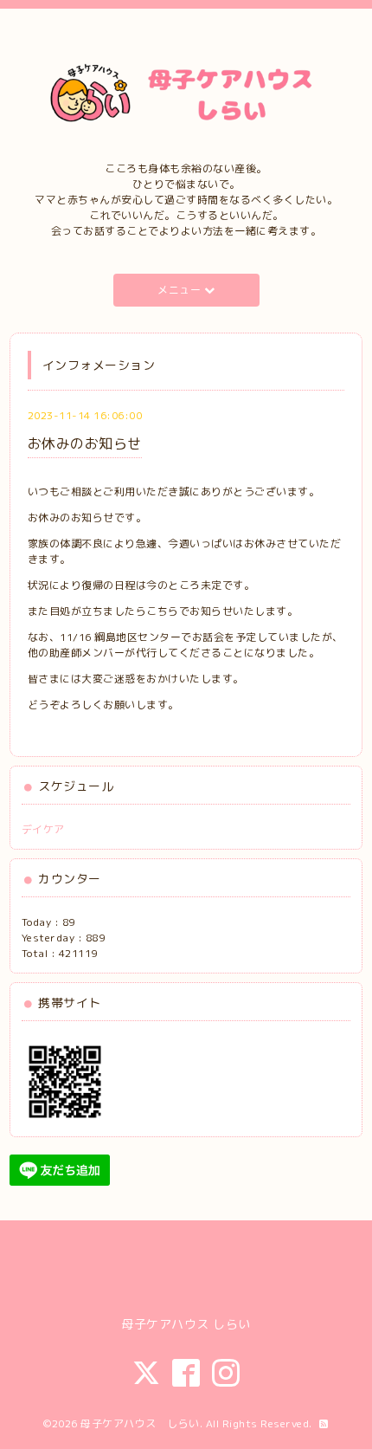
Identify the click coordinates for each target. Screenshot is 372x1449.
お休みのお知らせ (85, 443)
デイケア (43, 829)
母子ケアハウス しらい (140, 1423)
